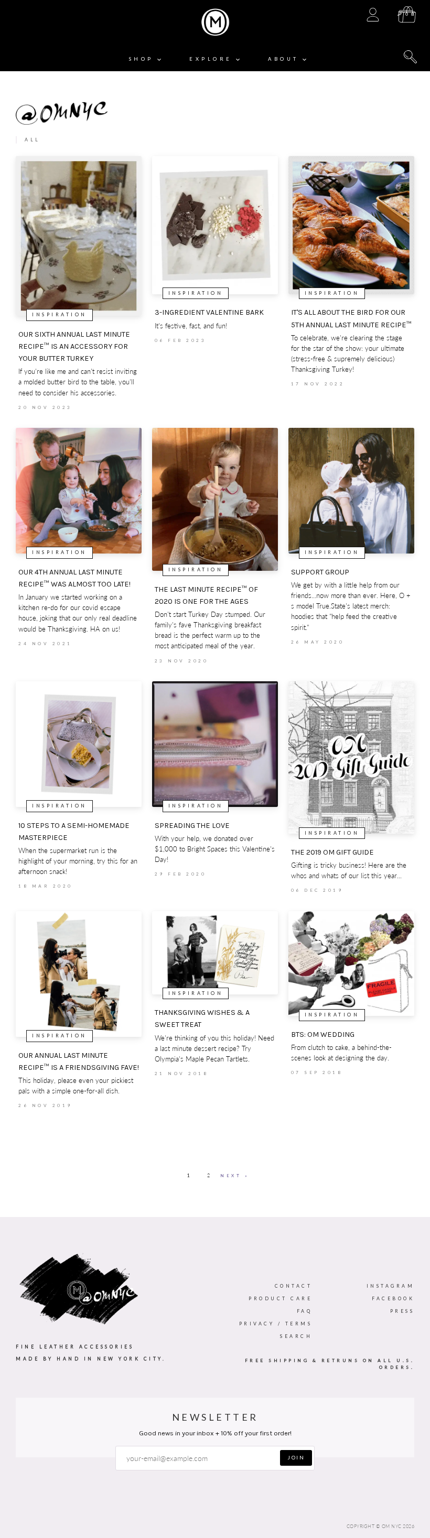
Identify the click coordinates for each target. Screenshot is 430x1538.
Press (402, 1311)
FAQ (305, 1311)
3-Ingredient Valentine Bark (209, 312)
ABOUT (285, 59)
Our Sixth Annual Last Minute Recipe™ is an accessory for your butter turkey (74, 346)
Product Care (280, 1298)
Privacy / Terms (276, 1323)
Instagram (391, 1286)
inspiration (59, 314)
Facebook (393, 1298)
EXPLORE (212, 59)
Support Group (320, 572)
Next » (234, 1175)
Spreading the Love (192, 825)
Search (296, 1336)
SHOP (143, 59)
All (32, 139)
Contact (294, 1286)
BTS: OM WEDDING (322, 1034)
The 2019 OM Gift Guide (332, 852)
